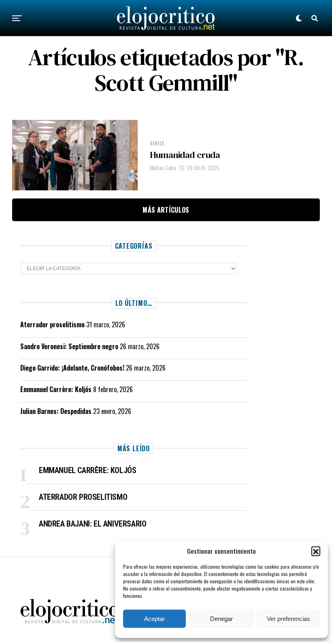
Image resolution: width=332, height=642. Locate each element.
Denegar (221, 618)
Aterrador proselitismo (52, 324)
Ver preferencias (288, 618)
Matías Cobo (163, 167)
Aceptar (154, 618)
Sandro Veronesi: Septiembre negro (69, 346)
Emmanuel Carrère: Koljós (56, 389)
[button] (316, 551)
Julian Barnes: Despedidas (56, 411)
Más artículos (166, 210)
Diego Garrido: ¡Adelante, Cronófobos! (72, 368)
